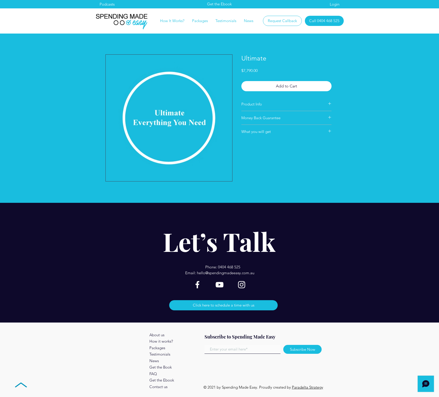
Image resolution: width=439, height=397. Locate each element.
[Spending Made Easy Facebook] (197, 284)
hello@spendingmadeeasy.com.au (225, 272)
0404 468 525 (229, 267)
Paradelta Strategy (307, 387)
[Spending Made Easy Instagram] (241, 284)
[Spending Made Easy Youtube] (219, 284)
